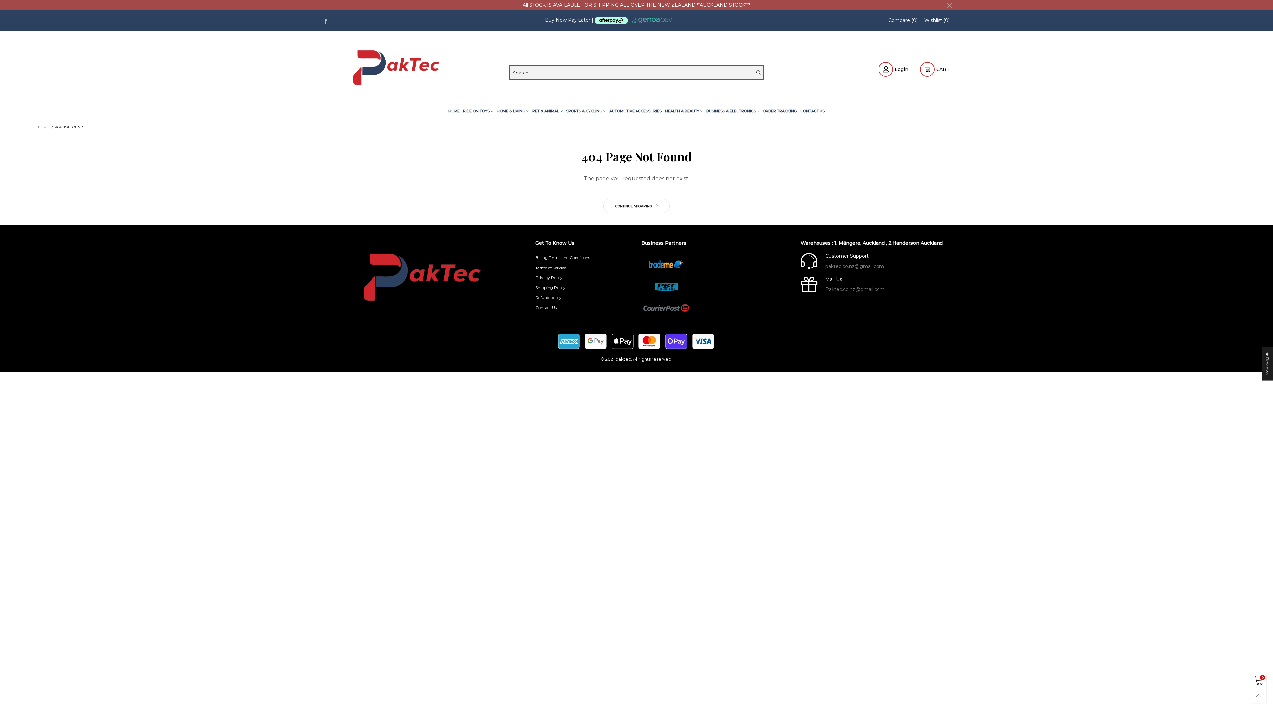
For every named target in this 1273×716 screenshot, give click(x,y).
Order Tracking (780, 111)
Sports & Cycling (584, 111)
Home (454, 111)
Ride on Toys (477, 111)
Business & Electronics (731, 111)
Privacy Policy (549, 277)
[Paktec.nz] (397, 68)
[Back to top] (1258, 695)
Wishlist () (937, 20)
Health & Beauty (682, 111)
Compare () (903, 20)
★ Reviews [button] (1267, 363)
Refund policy (548, 297)
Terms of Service (550, 267)
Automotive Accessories (635, 111)
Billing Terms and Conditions (562, 257)
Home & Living (511, 111)
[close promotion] (950, 5)
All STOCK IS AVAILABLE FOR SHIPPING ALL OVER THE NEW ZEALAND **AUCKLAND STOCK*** (636, 5)
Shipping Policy (550, 287)
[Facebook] (326, 20)
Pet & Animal (546, 111)
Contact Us (812, 111)
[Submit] (758, 72)
